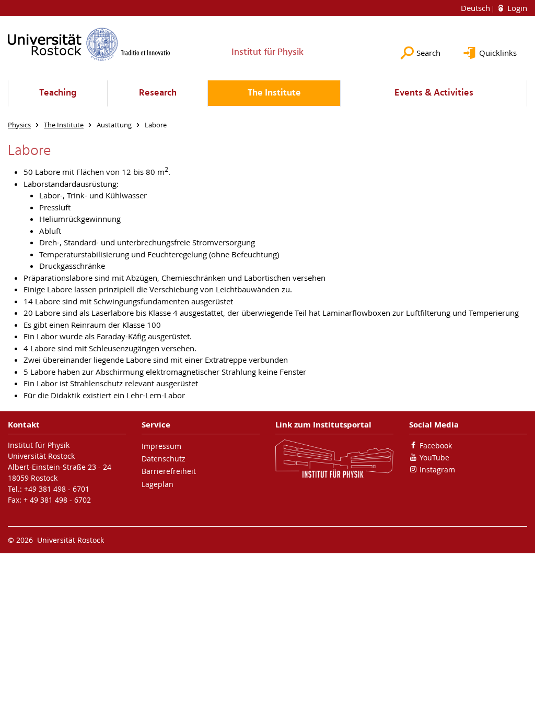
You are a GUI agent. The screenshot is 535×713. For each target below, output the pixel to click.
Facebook (436, 445)
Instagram (437, 469)
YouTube (434, 457)
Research (158, 93)
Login (516, 8)
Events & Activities (433, 93)
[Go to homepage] (89, 44)
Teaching (57, 93)
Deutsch (476, 8)
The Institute (274, 93)
